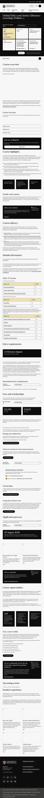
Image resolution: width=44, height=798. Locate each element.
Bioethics (6, 322)
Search (31, 5)
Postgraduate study (14, 10)
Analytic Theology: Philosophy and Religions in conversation (17, 319)
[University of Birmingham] (9, 6)
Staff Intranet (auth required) (25, 789)
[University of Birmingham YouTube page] (15, 781)
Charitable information (7, 794)
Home (4, 9)
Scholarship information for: (6, 463)
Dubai (40, 1)
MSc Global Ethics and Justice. (9, 106)
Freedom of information (36, 792)
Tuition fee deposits (8, 457)
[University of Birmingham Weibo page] (7, 781)
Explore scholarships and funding (10, 494)
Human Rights (7, 335)
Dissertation (6, 303)
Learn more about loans (8, 511)
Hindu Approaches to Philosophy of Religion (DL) (14, 331)
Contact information (32, 794)
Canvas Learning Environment (8, 792)
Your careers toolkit (8, 655)
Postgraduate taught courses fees (11, 443)
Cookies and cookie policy (16, 794)
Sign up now (22, 146)
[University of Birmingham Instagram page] (4, 777)
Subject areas (22, 10)
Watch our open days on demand (33, 52)
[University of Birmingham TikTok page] (4, 781)
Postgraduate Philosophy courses (34, 10)
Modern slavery (11, 789)
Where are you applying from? (8, 25)
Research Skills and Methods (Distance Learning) (14, 293)
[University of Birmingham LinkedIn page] (7, 777)
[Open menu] (39, 6)
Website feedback (24, 794)
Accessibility (17, 789)
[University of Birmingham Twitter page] (11, 777)
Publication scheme (17, 792)
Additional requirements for (6, 385)
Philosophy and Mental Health (10, 338)
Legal (7, 789)
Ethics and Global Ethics (9, 287)
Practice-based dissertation (10, 306)
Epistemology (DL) (8, 325)
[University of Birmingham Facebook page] (15, 777)
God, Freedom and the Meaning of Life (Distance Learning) (16, 328)
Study (8, 9)
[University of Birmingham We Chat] (11, 781)
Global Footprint (28, 761)
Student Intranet (34, 789)
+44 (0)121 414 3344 (8, 772)
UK (37, 1)
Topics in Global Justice (9, 290)
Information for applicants (26, 792)
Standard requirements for (6, 525)
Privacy (4, 789)
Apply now (21, 52)
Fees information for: (6, 402)
